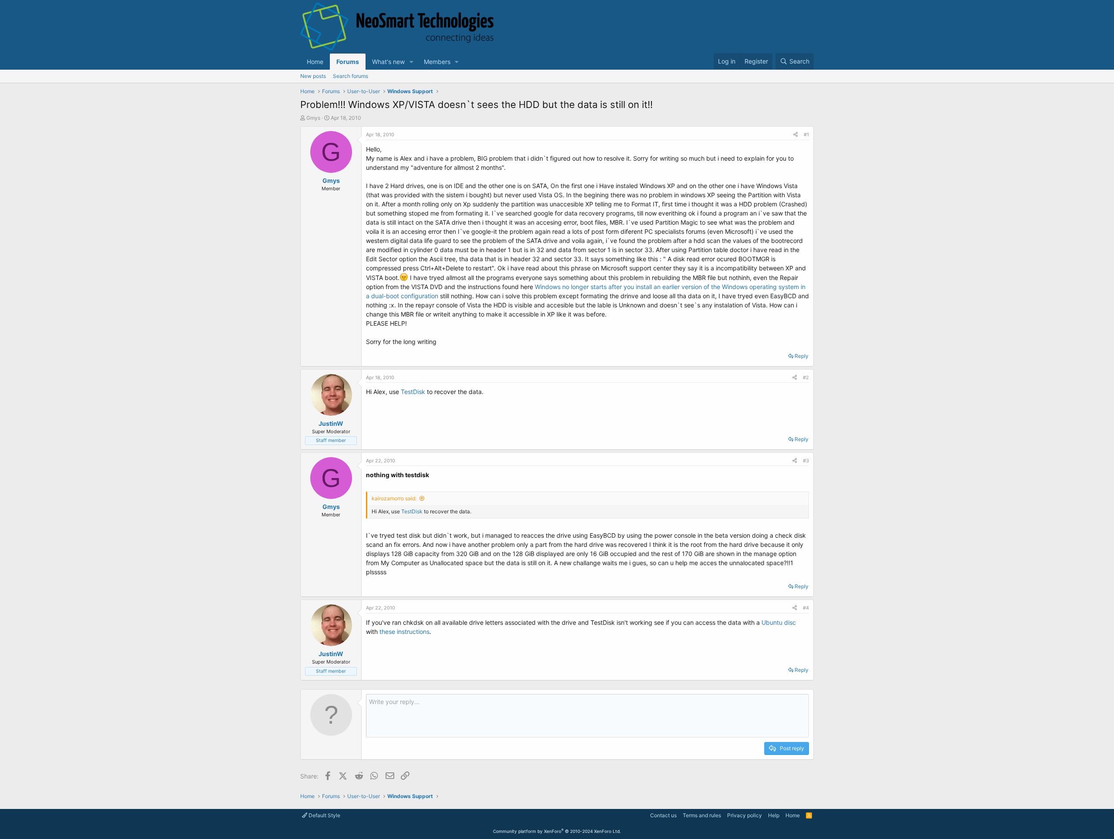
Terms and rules (702, 815)
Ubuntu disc (779, 622)
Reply (802, 356)
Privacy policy (744, 815)
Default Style (323, 815)
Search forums (350, 76)
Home (315, 61)
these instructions (404, 631)
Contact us (663, 815)
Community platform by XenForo (557, 831)
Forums (347, 61)
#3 (806, 461)
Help (773, 815)
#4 (806, 608)
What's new (388, 61)
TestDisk (413, 391)
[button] (411, 62)
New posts (313, 76)
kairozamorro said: (394, 498)
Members (437, 61)
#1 (806, 134)
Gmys (313, 118)
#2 (806, 377)
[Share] (795, 135)
